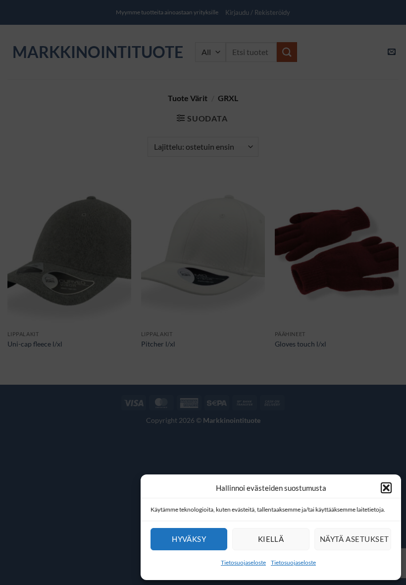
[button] (386, 488)
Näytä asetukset (354, 538)
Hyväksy (189, 538)
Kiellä (271, 538)
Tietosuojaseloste (243, 562)
